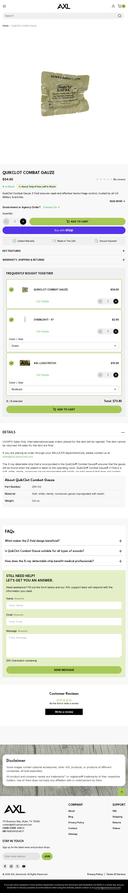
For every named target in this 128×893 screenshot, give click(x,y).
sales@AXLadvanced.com (17, 456)
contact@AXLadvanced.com (17, 824)
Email (14, 614)
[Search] (119, 16)
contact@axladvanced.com (107, 887)
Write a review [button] (64, 711)
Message (16, 630)
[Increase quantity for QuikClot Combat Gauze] (23, 221)
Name (15, 598)
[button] (64, 252)
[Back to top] (122, 792)
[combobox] (63, 16)
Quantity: (7, 213)
